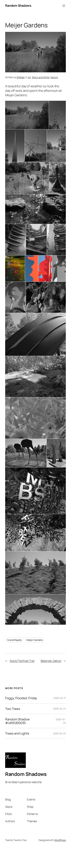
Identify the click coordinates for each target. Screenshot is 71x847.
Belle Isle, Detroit (51, 661)
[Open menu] (64, 6)
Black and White (40, 77)
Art (29, 77)
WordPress (60, 840)
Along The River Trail (22, 661)
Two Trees (12, 709)
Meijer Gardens (34, 640)
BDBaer (21, 77)
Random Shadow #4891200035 (17, 721)
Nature (54, 77)
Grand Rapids (14, 640)
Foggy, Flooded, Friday (21, 698)
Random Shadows (18, 5)
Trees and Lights (17, 733)
